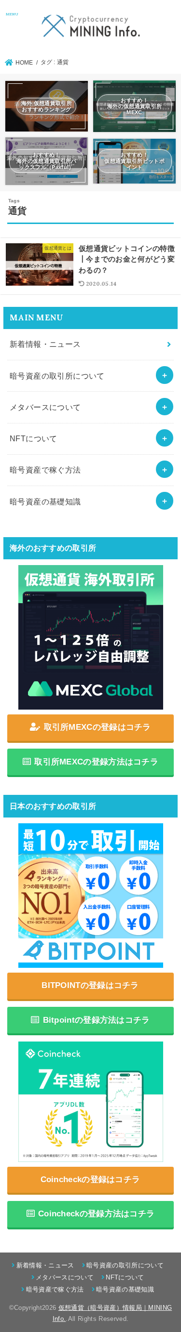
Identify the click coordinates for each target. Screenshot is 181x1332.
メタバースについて (45, 407)
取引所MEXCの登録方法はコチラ (96, 761)
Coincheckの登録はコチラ (90, 1179)
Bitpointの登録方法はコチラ (96, 1020)
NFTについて (33, 438)
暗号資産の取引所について (57, 375)
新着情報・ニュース (45, 344)
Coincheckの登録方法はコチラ (96, 1213)
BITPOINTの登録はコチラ (90, 985)
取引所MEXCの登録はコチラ (97, 727)
